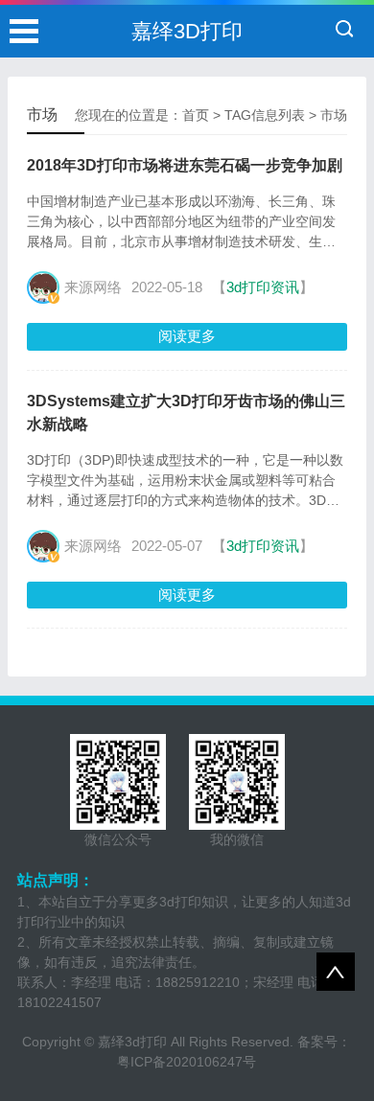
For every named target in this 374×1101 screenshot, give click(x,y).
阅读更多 (187, 336)
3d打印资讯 (262, 287)
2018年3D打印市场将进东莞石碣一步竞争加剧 (184, 165)
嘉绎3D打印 (187, 31)
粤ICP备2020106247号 (186, 1061)
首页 (195, 115)
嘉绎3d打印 (132, 1041)
